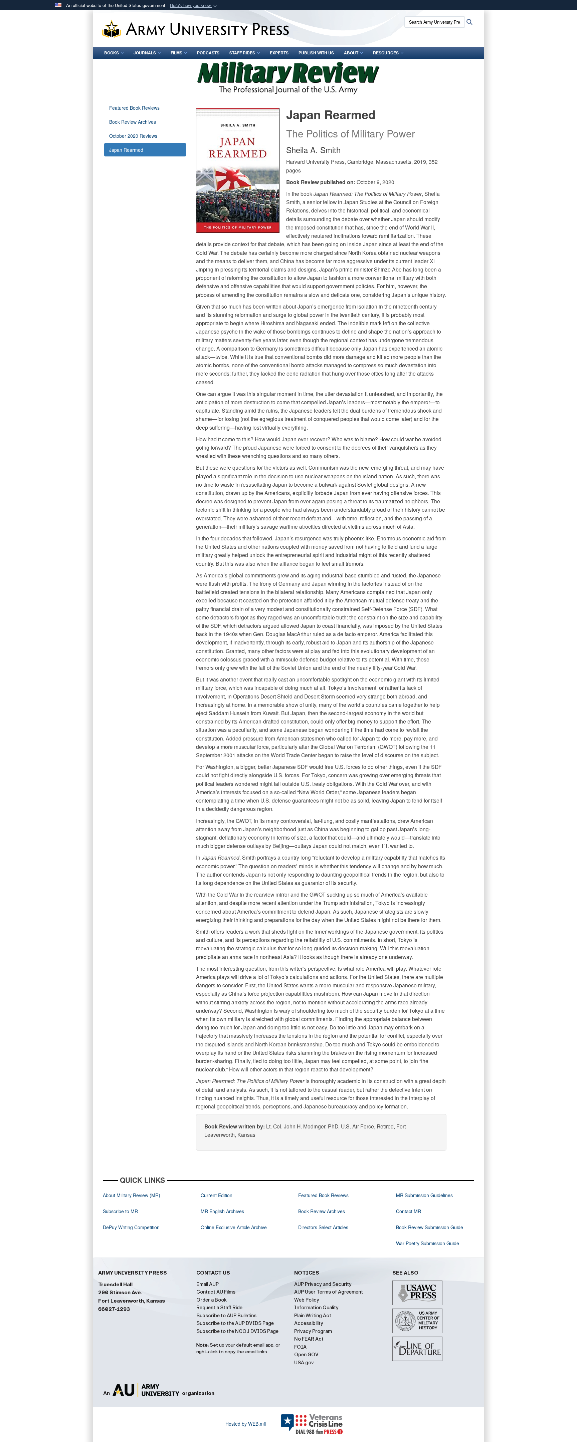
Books (111, 53)
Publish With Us (316, 53)
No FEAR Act (309, 1339)
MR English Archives (222, 1211)
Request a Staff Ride (219, 1308)
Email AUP (207, 1284)
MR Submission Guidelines (424, 1195)
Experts (279, 53)
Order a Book (211, 1300)
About (351, 53)
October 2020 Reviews (133, 135)
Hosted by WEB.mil (245, 1423)
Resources (386, 53)
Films (176, 53)
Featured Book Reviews (134, 107)
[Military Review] (288, 77)
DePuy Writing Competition (131, 1227)
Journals (145, 53)
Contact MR (408, 1211)
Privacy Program (313, 1331)
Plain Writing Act (312, 1316)
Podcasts (208, 53)
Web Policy (306, 1300)
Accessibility (308, 1323)
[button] (194, 5)
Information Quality (316, 1308)
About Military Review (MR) (131, 1195)
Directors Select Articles (323, 1227)
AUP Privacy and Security (323, 1284)
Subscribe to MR (120, 1211)
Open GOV (306, 1355)
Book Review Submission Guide (429, 1227)
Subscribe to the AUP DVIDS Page (235, 1323)
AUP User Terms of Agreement (328, 1292)
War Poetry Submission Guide (427, 1243)
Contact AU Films (215, 1292)
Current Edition (216, 1195)
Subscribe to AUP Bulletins (226, 1316)
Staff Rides (242, 53)
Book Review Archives (132, 121)
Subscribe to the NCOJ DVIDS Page (237, 1331)
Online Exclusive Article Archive (234, 1227)
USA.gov (304, 1363)
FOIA (300, 1347)
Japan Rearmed (126, 149)
